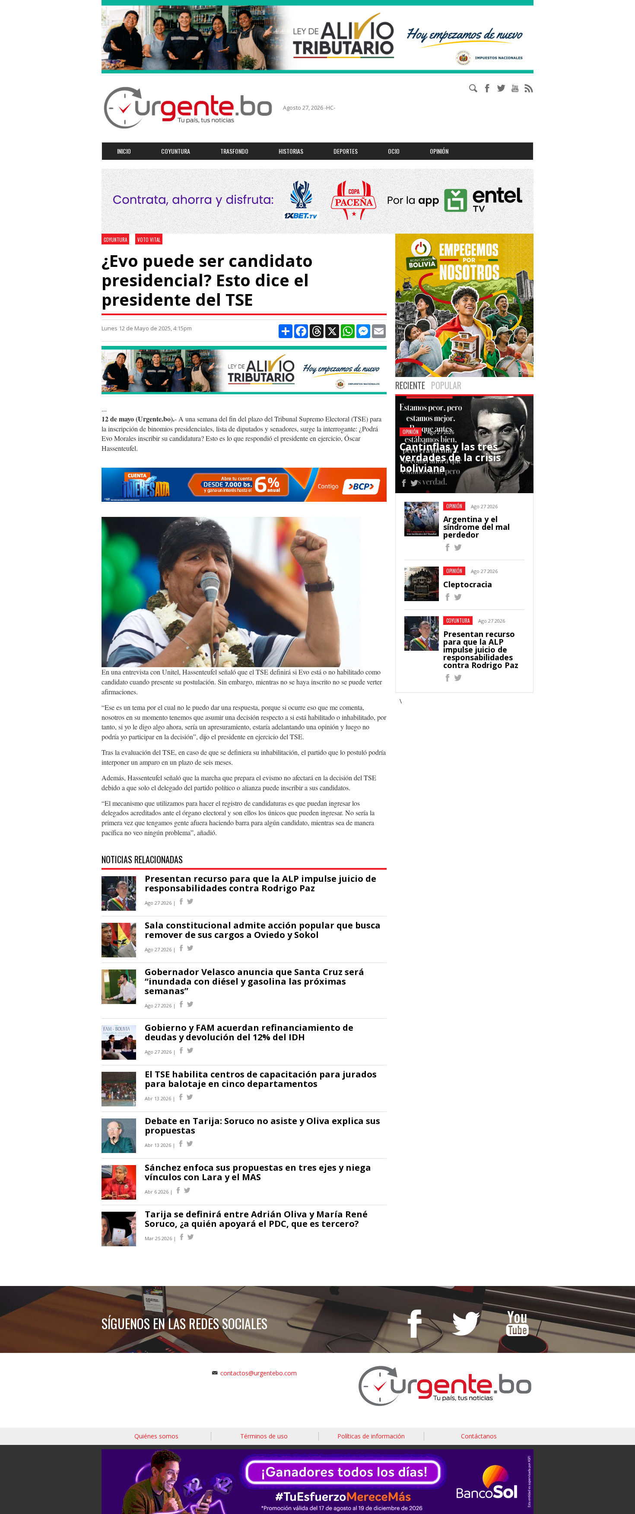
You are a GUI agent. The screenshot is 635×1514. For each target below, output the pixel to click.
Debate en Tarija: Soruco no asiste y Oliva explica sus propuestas (262, 1125)
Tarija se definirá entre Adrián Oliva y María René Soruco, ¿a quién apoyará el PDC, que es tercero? (256, 1218)
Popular (446, 385)
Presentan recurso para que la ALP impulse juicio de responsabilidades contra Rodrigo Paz (260, 883)
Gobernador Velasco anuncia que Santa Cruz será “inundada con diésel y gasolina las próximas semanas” (254, 981)
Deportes (345, 150)
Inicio (124, 150)
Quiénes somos (156, 1436)
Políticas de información (371, 1436)
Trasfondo (234, 150)
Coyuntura (175, 150)
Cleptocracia (467, 584)
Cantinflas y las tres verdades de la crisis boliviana (450, 457)
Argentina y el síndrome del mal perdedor (476, 527)
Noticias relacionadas (142, 859)
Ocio (394, 150)
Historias (291, 150)
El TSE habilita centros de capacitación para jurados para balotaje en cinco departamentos (261, 1079)
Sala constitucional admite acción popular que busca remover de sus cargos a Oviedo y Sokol (263, 930)
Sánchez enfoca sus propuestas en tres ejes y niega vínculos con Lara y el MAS (258, 1172)
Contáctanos (479, 1436)
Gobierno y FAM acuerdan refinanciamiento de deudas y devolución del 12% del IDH (249, 1032)
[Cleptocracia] (447, 598)
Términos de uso (264, 1436)
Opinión (439, 150)
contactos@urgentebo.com (258, 1373)
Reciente (410, 385)
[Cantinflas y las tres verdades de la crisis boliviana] (404, 484)
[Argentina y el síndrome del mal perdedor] (447, 549)
